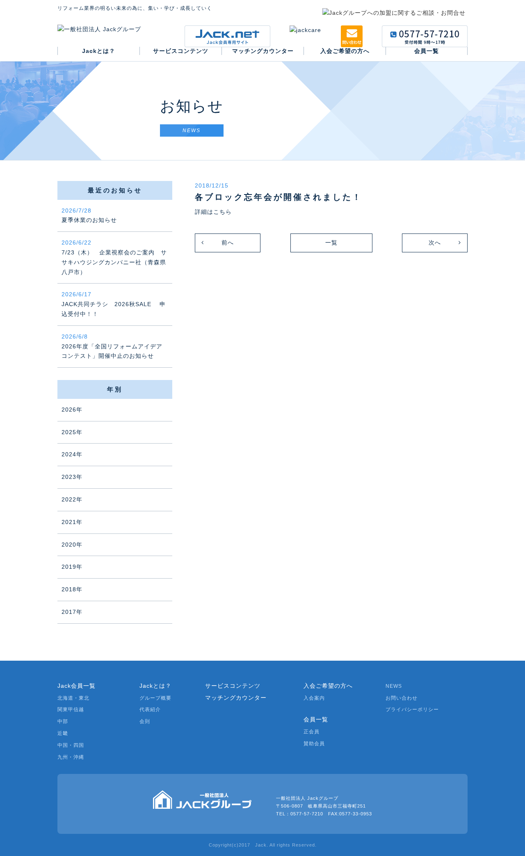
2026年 (72, 409)
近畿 (62, 733)
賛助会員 (314, 743)
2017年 (72, 612)
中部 (62, 721)
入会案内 (314, 698)
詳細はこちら (213, 211)
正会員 (312, 732)
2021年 (72, 522)
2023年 (72, 477)
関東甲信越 (70, 709)
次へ (435, 242)
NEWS (394, 686)
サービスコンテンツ (232, 685)
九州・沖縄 (70, 757)
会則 (144, 721)
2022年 (72, 499)
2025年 (72, 432)
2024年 (72, 454)
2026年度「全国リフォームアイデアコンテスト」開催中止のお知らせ (112, 346)
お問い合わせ (402, 698)
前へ (227, 242)
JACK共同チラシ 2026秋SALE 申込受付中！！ (114, 304)
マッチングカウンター (236, 697)
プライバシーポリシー (412, 709)
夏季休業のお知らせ (89, 215)
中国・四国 (70, 745)
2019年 (72, 566)
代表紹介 (150, 709)
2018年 (72, 589)
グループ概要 (155, 698)
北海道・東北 (73, 698)
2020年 (72, 544)
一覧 (331, 242)
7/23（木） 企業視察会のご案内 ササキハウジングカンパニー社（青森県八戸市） (114, 257)
